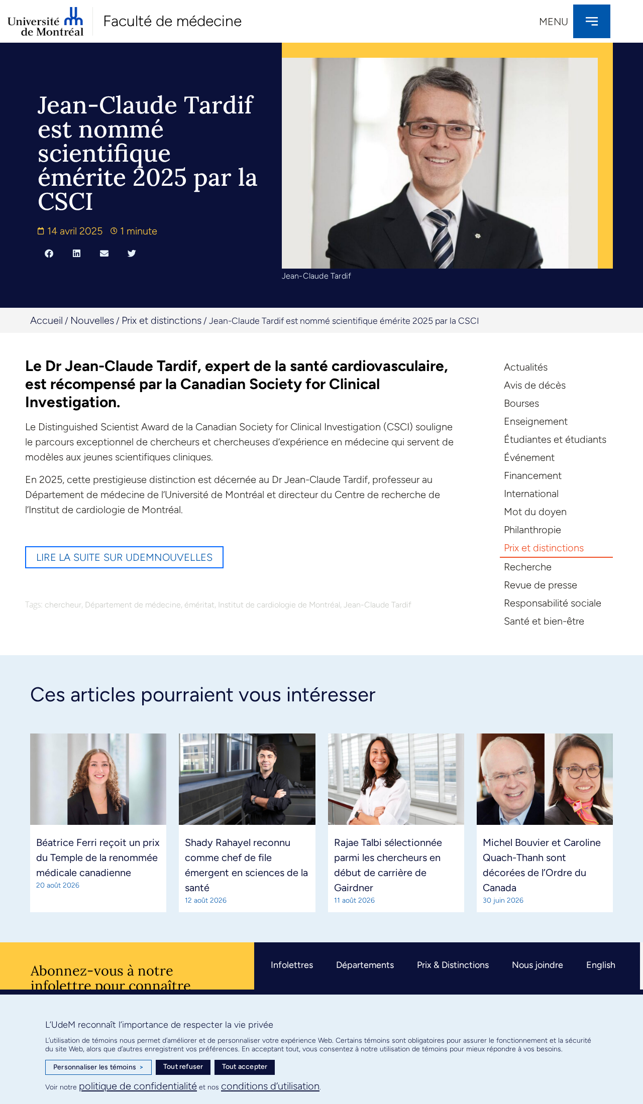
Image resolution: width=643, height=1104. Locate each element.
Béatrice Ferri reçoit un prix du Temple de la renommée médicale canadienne (98, 857)
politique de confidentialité (138, 1086)
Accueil (46, 320)
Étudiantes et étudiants (555, 439)
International (531, 493)
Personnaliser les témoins (98, 1067)
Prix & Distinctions (453, 964)
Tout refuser (183, 1066)
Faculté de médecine (172, 21)
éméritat (199, 604)
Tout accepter (245, 1066)
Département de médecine (133, 604)
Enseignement (536, 421)
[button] (49, 253)
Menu (553, 22)
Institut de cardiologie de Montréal (279, 604)
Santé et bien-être (544, 621)
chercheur (63, 604)
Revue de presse (540, 585)
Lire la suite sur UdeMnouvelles (124, 557)
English (600, 964)
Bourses (521, 403)
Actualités (526, 367)
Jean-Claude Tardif (377, 604)
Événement (529, 457)
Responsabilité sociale (552, 603)
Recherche (528, 567)
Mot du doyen (535, 512)
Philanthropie (532, 530)
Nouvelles (92, 320)
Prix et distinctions (161, 320)
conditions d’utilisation (270, 1086)
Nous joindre (537, 964)
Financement (533, 475)
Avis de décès (535, 385)
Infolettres (292, 964)
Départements (365, 964)
